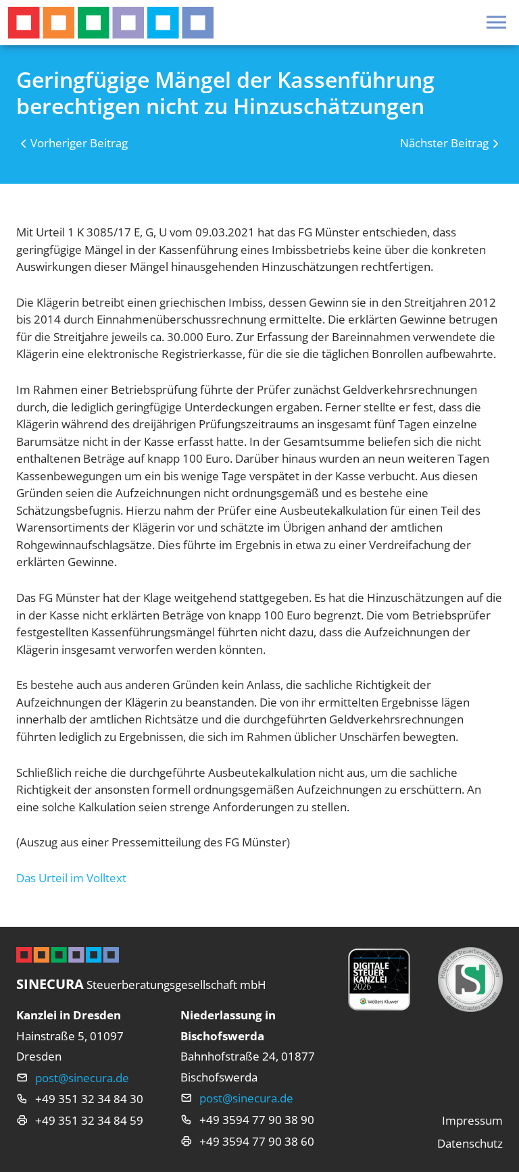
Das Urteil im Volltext (71, 878)
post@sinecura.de (82, 1078)
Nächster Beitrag (444, 143)
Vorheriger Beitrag (79, 143)
